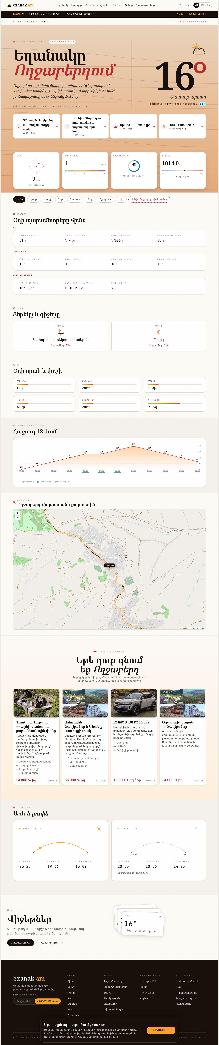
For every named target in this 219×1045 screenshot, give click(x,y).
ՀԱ (196, 5)
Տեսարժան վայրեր (97, 5)
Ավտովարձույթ (113, 1009)
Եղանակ (62, 5)
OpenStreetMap (199, 628)
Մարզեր (76, 5)
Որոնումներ (147, 992)
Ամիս (121, 199)
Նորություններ (145, 5)
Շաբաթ (75, 199)
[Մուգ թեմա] (188, 5)
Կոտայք (30, 21)
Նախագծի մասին (187, 981)
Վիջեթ (144, 998)
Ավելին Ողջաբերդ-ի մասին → (149, 199)
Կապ (179, 987)
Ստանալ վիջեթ (21, 942)
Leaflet (185, 628)
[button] (17, 513)
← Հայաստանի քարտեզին (193, 21)
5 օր (60, 199)
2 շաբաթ (105, 199)
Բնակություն (112, 998)
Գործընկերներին (186, 992)
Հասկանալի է (161, 1030)
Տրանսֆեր (110, 1003)
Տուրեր (117, 5)
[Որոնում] (180, 5)
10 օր (90, 199)
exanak (29, 978)
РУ (202, 5)
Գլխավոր (17, 21)
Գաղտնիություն (186, 998)
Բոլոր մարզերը (113, 981)
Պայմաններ (183, 1003)
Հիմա (19, 199)
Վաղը (47, 199)
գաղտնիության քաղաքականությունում (92, 1037)
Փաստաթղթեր (49, 942)
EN (208, 5)
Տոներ (129, 5)
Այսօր (33, 199)
